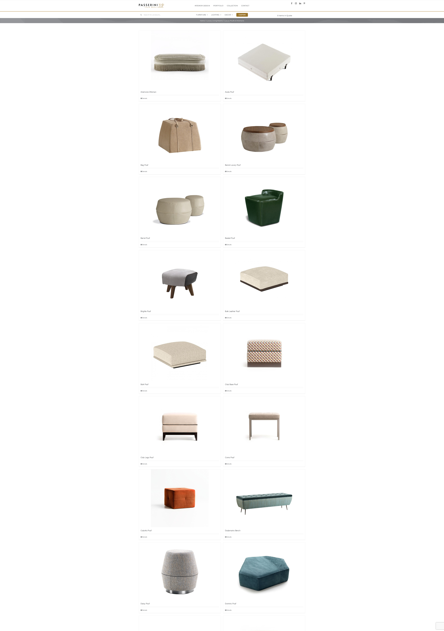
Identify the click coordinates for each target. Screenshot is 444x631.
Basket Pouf (230, 238)
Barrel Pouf (145, 238)
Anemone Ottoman (148, 92)
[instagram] (296, 3)
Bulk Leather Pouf (232, 311)
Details (144, 98)
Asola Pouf (229, 92)
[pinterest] (304, 3)
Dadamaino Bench (232, 530)
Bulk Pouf (144, 384)
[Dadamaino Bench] (264, 498)
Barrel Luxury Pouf (233, 165)
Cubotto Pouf (146, 530)
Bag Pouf (144, 165)
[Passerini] (151, 4)
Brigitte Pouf (146, 311)
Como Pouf (229, 457)
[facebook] (292, 3)
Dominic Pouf (230, 603)
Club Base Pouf (231, 384)
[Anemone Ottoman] (180, 60)
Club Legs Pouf (147, 457)
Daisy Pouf (145, 603)
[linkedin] (300, 3)
